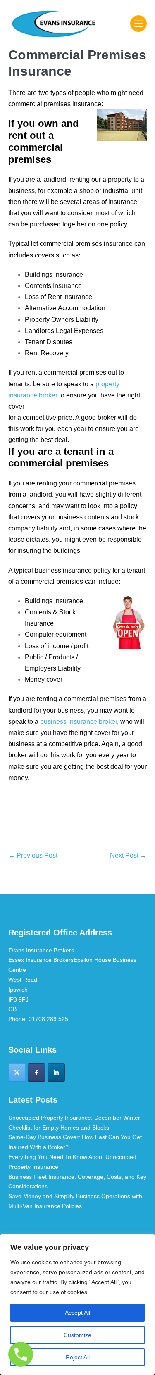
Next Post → (128, 855)
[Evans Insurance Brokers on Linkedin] (56, 1072)
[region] (77, 1304)
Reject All (78, 1357)
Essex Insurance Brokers (41, 959)
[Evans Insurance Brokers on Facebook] (36, 1072)
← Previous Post (32, 855)
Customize (77, 1335)
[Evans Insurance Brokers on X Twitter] (17, 1072)
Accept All (77, 1312)
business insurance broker (78, 721)
